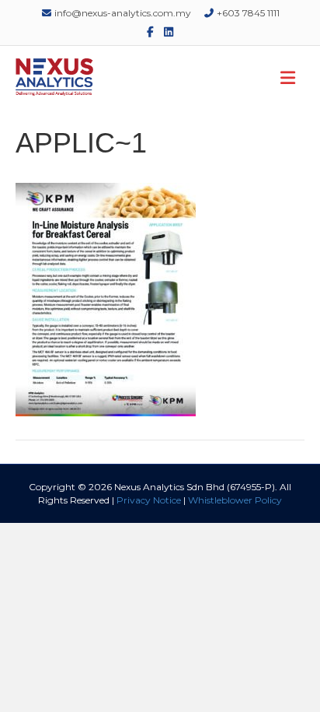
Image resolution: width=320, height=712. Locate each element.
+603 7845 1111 (247, 13)
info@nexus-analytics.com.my (121, 13)
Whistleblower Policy (235, 500)
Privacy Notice (149, 500)
